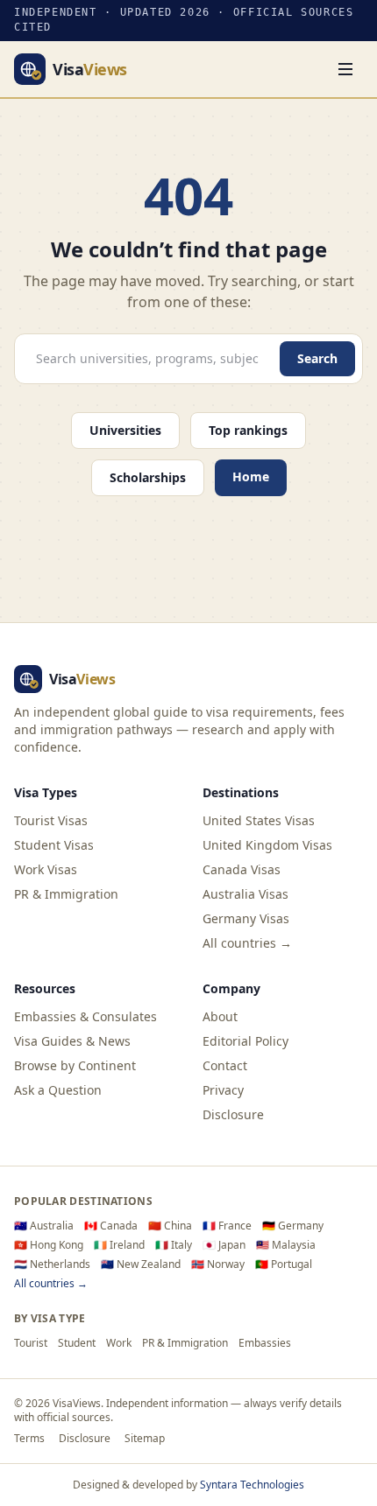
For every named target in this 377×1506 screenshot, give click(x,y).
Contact (225, 1065)
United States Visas (259, 820)
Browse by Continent (75, 1065)
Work (119, 1343)
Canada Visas (242, 869)
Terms (29, 1439)
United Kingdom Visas (267, 845)
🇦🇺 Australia (44, 1226)
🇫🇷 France (227, 1226)
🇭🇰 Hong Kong (48, 1245)
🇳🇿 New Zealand (141, 1264)
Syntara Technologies (252, 1484)
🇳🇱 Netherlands (52, 1264)
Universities (125, 430)
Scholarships (148, 477)
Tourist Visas (51, 820)
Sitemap (144, 1439)
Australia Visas (245, 894)
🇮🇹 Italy (173, 1245)
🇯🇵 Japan (224, 1245)
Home (250, 476)
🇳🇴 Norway (218, 1264)
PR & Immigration (66, 894)
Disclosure (233, 1114)
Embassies (264, 1343)
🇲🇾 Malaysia (286, 1245)
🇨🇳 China (170, 1226)
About (220, 1016)
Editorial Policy (245, 1041)
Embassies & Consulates (85, 1016)
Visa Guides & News (72, 1041)
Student (77, 1343)
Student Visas (54, 845)
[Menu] (345, 69)
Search (317, 358)
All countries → (247, 943)
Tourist (30, 1343)
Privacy (223, 1090)
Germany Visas (246, 918)
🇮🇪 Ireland (119, 1245)
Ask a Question (58, 1090)
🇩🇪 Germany (293, 1226)
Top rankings (248, 430)
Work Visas (45, 869)
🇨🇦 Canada (111, 1226)
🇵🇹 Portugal (283, 1264)
